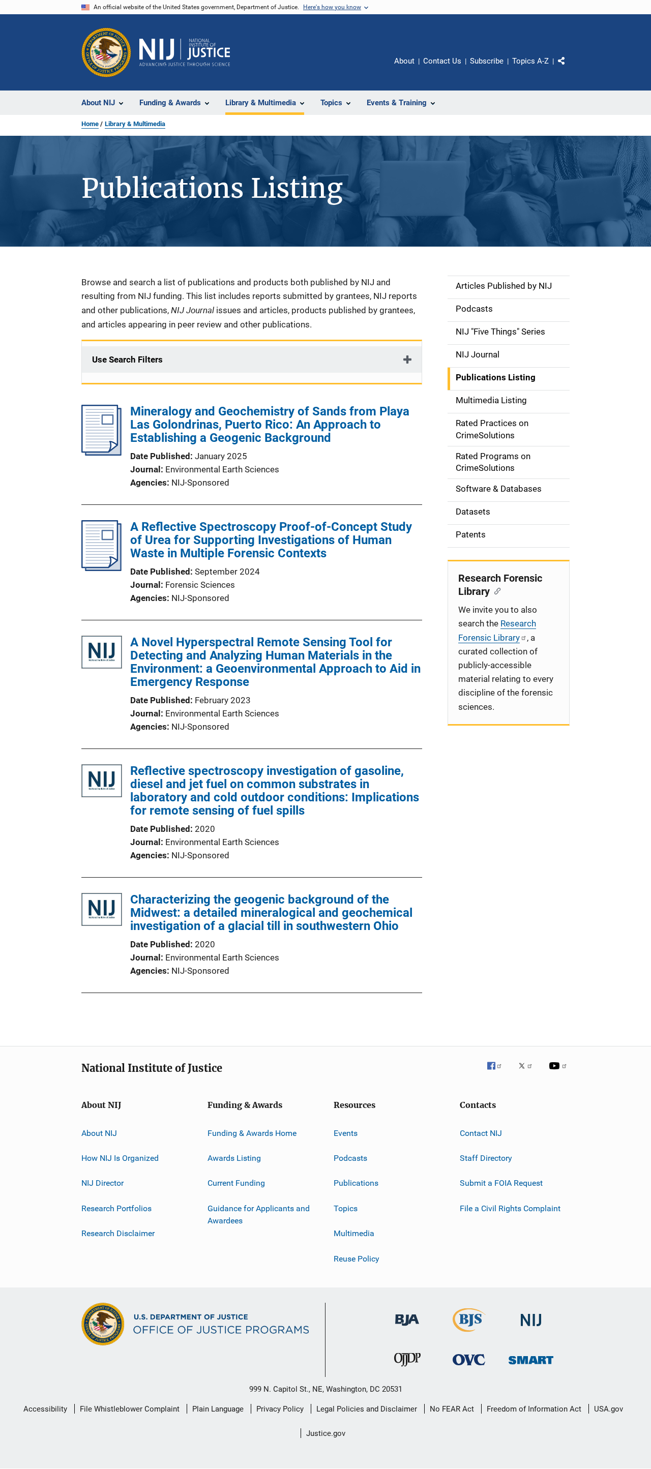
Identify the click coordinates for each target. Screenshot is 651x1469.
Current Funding (236, 1183)
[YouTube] (559, 1073)
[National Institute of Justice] (531, 1328)
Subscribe (487, 61)
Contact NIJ (481, 1133)
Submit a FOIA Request (501, 1183)
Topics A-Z (530, 61)
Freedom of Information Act (534, 1409)
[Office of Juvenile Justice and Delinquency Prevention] (407, 1368)
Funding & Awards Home (252, 1133)
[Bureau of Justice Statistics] (469, 1333)
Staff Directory (486, 1158)
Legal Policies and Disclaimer (366, 1409)
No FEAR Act (452, 1409)
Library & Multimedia (135, 124)
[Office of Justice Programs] (106, 52)
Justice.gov (325, 1433)
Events (346, 1133)
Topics (346, 1208)
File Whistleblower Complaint (130, 1409)
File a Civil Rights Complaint (510, 1208)
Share (569, 68)
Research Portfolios (116, 1208)
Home (90, 124)
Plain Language (218, 1409)
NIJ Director (102, 1183)
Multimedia (354, 1233)
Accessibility (45, 1409)
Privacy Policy (280, 1409)
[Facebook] (498, 1073)
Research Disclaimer (118, 1233)
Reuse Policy (356, 1258)
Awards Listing (234, 1158)
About (404, 61)
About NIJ (99, 1133)
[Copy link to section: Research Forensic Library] (495, 590)
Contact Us (442, 61)
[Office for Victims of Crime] (469, 1367)
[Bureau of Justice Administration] (407, 1327)
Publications (356, 1183)
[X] (529, 1073)
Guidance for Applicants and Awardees (259, 1214)
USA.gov (608, 1409)
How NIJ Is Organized (120, 1158)
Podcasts (350, 1158)
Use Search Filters (127, 359)
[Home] (184, 52)
